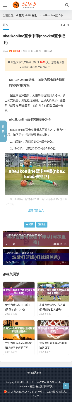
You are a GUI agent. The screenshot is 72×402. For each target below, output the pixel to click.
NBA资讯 (31, 15)
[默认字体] (64, 25)
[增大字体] (68, 25)
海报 (43, 224)
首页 (21, 15)
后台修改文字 (39, 382)
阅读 (30, 224)
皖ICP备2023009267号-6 (20, 391)
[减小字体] (61, 25)
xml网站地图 (34, 372)
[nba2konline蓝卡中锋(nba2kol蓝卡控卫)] (36, 173)
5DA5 (11, 51)
